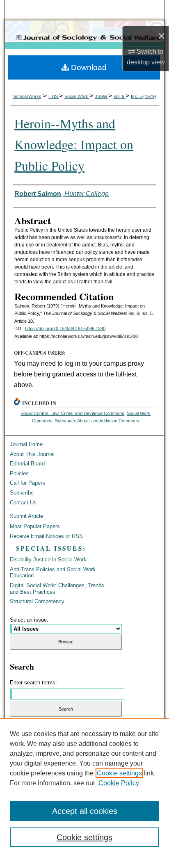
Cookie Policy (118, 783)
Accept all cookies (84, 811)
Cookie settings (119, 773)
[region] (84, 787)
